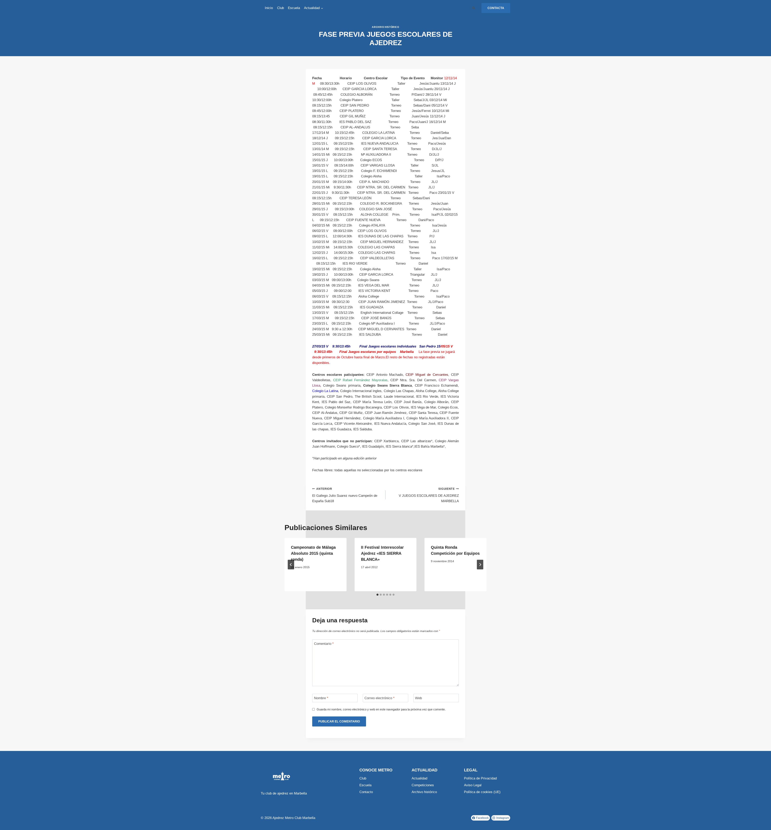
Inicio (269, 8)
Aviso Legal (472, 785)
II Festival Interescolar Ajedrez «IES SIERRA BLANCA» (382, 553)
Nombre (321, 698)
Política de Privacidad (480, 778)
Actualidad (419, 778)
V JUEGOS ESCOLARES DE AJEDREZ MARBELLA (429, 495)
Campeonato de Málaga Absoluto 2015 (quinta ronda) (313, 553)
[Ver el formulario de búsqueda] (473, 8)
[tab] (377, 595)
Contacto (366, 792)
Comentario (324, 644)
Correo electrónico (379, 698)
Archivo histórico (385, 27)
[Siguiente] (480, 564)
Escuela (294, 8)
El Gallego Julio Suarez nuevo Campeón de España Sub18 (344, 495)
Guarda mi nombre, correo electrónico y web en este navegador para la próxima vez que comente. (381, 709)
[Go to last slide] (291, 564)
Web (418, 698)
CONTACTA (495, 8)
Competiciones (423, 785)
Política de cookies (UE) (482, 792)
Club (280, 8)
